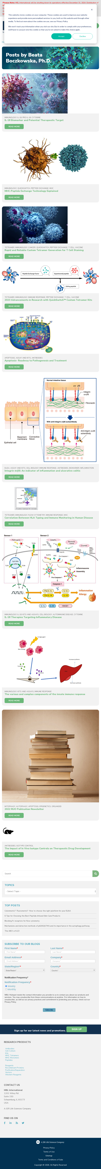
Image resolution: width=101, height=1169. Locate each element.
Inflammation (87, 468)
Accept (61, 36)
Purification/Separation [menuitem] (15, 1070)
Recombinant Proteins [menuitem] (14, 1068)
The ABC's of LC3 (12, 931)
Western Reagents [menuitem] (13, 1075)
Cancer (32, 247)
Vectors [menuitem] (8, 1072)
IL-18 (19, 117)
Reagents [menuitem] (9, 1065)
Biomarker (74, 468)
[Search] (95, 873)
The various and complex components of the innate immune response (45, 694)
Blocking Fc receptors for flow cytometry (22, 921)
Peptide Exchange (40, 188)
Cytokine (36, 117)
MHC (51, 188)
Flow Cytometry (36, 515)
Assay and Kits (23, 358)
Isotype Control (24, 845)
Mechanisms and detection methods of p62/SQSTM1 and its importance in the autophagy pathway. (47, 926)
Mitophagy (10, 806)
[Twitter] (23, 1123)
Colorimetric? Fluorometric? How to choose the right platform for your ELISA (38, 911)
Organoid (56, 806)
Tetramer (9, 247)
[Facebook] (4, 1123)
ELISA (7, 468)
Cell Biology (32, 468)
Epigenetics (45, 806)
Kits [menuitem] (6, 1053)
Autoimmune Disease (63, 614)
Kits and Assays (30, 614)
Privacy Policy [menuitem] (49, 1148)
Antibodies (37, 358)
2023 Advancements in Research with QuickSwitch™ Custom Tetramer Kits (48, 300)
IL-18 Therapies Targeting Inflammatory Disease (33, 617)
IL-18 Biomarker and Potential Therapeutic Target (34, 120)
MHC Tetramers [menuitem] (12, 1055)
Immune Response (36, 297)
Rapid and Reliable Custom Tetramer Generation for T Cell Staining (44, 250)
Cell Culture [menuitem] (10, 1051)
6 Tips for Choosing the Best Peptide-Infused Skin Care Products (32, 916)
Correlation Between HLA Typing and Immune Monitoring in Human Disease (49, 517)
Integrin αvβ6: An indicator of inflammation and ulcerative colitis (42, 470)
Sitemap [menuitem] (49, 1156)
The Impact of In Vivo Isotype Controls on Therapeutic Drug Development (47, 848)
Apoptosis (10, 358)
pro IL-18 (26, 117)
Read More (14, 126)
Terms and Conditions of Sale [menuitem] (50, 1160)
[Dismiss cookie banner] (92, 10)
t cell (71, 247)
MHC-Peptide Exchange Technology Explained (31, 191)
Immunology (11, 117)
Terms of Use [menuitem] (49, 1152)
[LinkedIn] (10, 1123)
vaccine (79, 247)
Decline (83, 36)
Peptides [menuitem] (9, 1060)
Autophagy (21, 806)
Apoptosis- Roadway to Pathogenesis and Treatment (36, 360)
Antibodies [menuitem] (9, 1048)
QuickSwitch (23, 188)
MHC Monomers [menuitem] (12, 1058)
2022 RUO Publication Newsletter (24, 809)
